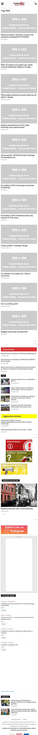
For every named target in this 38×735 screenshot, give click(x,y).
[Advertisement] (19, 565)
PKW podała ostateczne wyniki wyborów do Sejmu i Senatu (19, 96)
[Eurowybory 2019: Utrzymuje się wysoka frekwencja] (19, 174)
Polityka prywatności (16, 719)
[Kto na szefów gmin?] (19, 292)
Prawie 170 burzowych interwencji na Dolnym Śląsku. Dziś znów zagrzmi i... (22, 388)
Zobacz (3, 610)
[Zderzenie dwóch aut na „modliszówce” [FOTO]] (5, 382)
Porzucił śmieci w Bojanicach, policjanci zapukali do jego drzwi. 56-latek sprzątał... (23, 397)
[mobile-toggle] (2, 3)
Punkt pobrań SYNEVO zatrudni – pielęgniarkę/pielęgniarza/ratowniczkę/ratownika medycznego (16, 422)
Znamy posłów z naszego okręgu (14, 245)
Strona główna (4, 8)
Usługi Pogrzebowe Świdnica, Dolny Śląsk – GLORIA (16, 429)
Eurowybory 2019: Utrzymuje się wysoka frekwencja (17, 186)
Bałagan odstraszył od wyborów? (14, 332)
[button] (35, 4)
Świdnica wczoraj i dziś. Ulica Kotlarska (17, 508)
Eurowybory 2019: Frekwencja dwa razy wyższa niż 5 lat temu (17, 216)
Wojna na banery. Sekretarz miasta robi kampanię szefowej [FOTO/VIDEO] (17, 36)
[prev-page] (2, 514)
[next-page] (4, 514)
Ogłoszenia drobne (12, 416)
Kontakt (25, 719)
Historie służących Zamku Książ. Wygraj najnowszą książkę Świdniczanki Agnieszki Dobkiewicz (24, 710)
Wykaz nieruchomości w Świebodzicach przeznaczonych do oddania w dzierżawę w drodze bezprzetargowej (18, 368)
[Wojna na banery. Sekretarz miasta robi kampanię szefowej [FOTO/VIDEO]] (19, 23)
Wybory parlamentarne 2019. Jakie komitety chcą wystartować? (15, 126)
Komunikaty (9, 349)
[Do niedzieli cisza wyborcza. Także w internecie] (19, 262)
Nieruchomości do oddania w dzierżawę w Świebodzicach (18, 353)
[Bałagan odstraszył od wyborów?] (19, 320)
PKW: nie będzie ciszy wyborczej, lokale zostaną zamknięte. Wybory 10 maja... (17, 66)
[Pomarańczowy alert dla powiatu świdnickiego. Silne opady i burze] (5, 407)
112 (3, 376)
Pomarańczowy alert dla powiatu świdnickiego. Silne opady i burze (21, 406)
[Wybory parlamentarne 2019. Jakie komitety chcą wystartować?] (19, 113)
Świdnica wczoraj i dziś (10, 480)
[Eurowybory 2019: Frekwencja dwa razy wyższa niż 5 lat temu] (19, 204)
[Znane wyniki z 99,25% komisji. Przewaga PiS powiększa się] (19, 144)
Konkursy (5, 697)
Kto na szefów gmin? (9, 304)
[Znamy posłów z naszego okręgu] (19, 234)
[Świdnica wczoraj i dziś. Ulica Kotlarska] (19, 495)
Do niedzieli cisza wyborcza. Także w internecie (16, 275)
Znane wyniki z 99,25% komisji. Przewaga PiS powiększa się (18, 156)
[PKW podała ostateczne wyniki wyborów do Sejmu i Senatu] (19, 83)
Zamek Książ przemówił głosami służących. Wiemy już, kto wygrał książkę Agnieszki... (23, 702)
